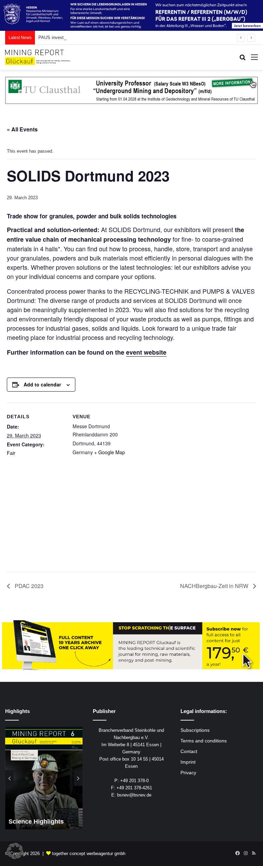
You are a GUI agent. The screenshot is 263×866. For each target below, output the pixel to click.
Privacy (188, 772)
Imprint (188, 762)
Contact (188, 751)
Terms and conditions (203, 740)
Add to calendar (42, 384)
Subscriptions (195, 730)
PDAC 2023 (28, 586)
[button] (15, 851)
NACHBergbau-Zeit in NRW (215, 586)
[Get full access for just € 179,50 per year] (131, 645)
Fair (11, 452)
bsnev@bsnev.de (134, 795)
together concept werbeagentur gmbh (88, 853)
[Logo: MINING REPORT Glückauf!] (37, 57)
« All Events (22, 129)
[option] (44, 778)
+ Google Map (109, 452)
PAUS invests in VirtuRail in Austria (73, 37)
